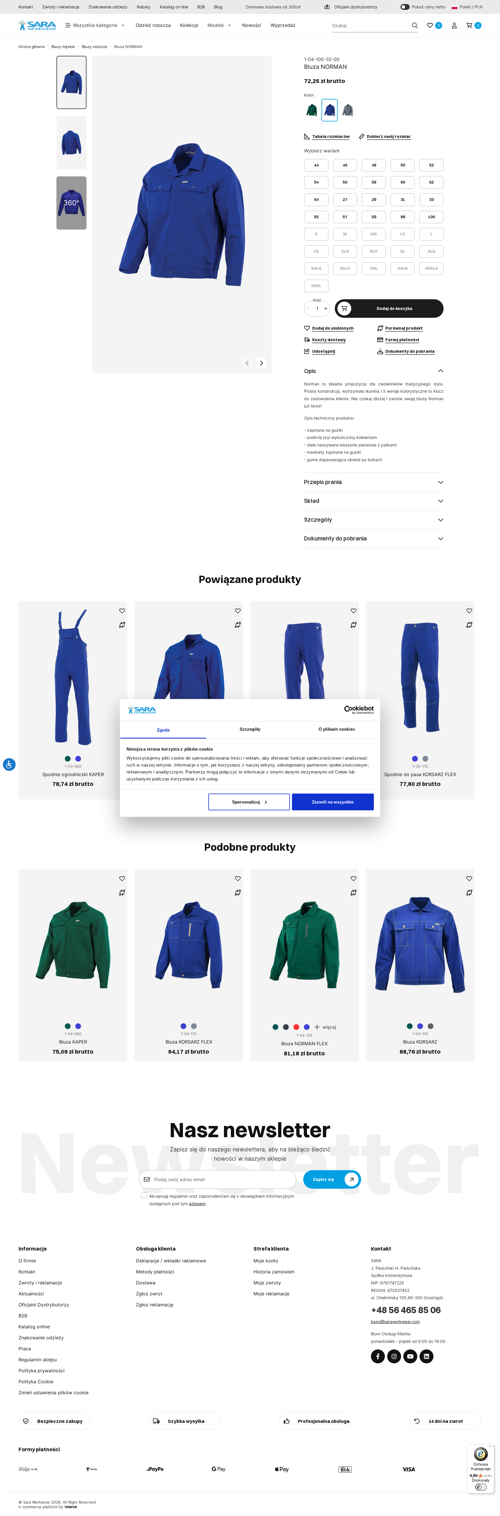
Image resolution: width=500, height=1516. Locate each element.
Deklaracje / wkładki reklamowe (171, 1261)
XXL (374, 268)
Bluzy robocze (94, 46)
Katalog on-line (174, 6)
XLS (374, 251)
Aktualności (31, 1294)
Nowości (251, 25)
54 (316, 182)
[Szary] (347, 110)
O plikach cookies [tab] (337, 729)
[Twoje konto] (454, 25)
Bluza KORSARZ (420, 1042)
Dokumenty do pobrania (335, 538)
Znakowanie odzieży (108, 6)
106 (431, 216)
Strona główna (32, 46)
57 (345, 216)
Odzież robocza (153, 25)
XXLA (316, 268)
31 (402, 199)
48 (374, 165)
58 (374, 182)
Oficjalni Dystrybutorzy (44, 1305)
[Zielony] (311, 110)
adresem (197, 1203)
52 (431, 165)
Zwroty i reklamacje (60, 6)
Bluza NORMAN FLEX (304, 1043)
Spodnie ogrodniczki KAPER (73, 774)
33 (431, 199)
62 (431, 182)
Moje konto (265, 1261)
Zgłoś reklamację (154, 1305)
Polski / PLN (470, 6)
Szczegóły (318, 519)
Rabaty (143, 6)
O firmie (27, 1261)
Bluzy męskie (63, 46)
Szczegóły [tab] (250, 729)
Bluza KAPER (73, 1042)
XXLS (345, 268)
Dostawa (145, 1283)
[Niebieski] (329, 110)
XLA (345, 251)
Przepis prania (323, 481)
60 (402, 182)
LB (316, 251)
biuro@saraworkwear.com (395, 1321)
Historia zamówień (273, 1272)
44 (316, 165)
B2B (201, 6)
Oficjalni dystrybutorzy (355, 6)
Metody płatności (155, 1272)
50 (402, 165)
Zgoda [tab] (163, 729)
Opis (310, 370)
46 (345, 165)
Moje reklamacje (271, 1294)
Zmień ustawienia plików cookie (54, 1392)
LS (402, 234)
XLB (431, 251)
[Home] (37, 25)
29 (374, 199)
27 (345, 199)
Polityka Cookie (36, 1381)
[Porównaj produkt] (122, 625)
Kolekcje (189, 25)
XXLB (403, 268)
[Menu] (490, 1447)
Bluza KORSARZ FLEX (189, 1042)
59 (374, 216)
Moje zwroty (267, 1283)
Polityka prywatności (42, 1370)
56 (345, 182)
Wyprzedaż (283, 25)
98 (402, 216)
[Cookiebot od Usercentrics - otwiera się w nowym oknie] (348, 710)
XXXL (316, 285)
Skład (311, 500)
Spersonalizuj (246, 801)
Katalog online (34, 1326)
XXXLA (431, 268)
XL (402, 251)
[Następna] (261, 363)
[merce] (70, 1506)
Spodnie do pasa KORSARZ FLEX (420, 774)
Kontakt (26, 6)
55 (316, 216)
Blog (218, 6)
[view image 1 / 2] (182, 215)
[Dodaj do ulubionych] (122, 611)
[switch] (481, 1487)
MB (373, 234)
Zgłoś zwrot (149, 1294)
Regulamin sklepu (38, 1359)
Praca (25, 1348)
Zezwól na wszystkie (333, 801)
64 (316, 199)
